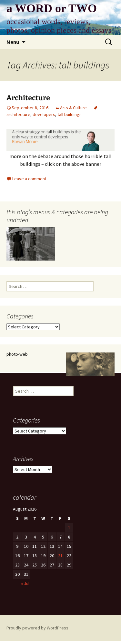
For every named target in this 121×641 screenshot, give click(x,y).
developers (44, 114)
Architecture (28, 97)
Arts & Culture (73, 108)
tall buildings (69, 114)
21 (60, 555)
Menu (12, 42)
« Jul (25, 583)
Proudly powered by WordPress (37, 628)
